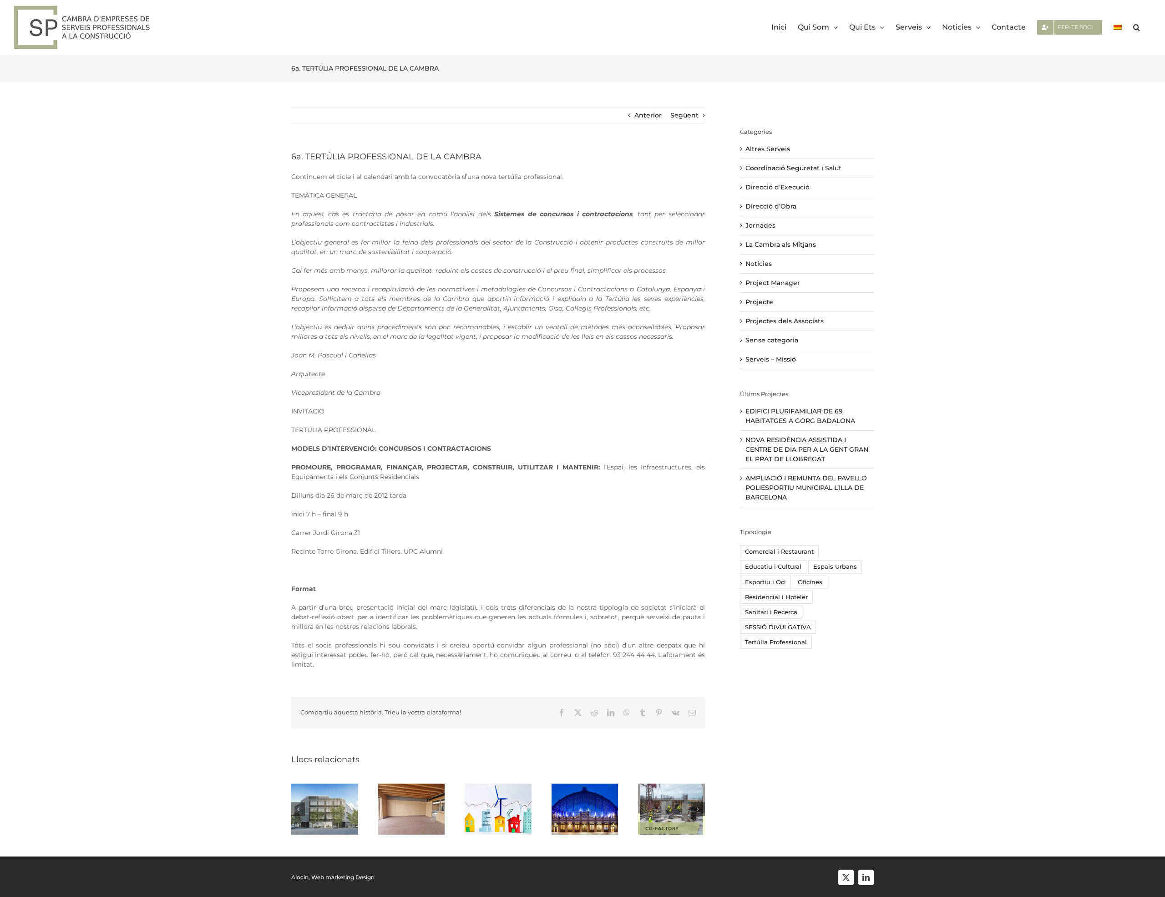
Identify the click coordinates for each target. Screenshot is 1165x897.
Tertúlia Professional (776, 642)
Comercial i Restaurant (779, 551)
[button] (1136, 27)
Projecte (759, 302)
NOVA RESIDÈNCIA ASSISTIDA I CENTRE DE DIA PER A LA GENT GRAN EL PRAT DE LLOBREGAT (806, 449)
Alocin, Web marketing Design (333, 877)
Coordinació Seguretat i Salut (793, 168)
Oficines (810, 582)
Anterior (648, 115)
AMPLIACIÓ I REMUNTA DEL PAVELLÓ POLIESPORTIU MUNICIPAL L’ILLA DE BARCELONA (806, 487)
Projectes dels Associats (784, 321)
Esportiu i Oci (765, 582)
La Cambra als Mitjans (780, 244)
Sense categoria (771, 340)
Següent (684, 115)
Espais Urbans (835, 566)
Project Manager (772, 283)
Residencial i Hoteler (776, 597)
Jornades (760, 225)
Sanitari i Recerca (771, 612)
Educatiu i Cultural (773, 566)
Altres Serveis (767, 149)
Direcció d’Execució (777, 187)
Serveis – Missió (770, 359)
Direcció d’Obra (770, 206)
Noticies (758, 264)
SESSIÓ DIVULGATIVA (778, 627)
